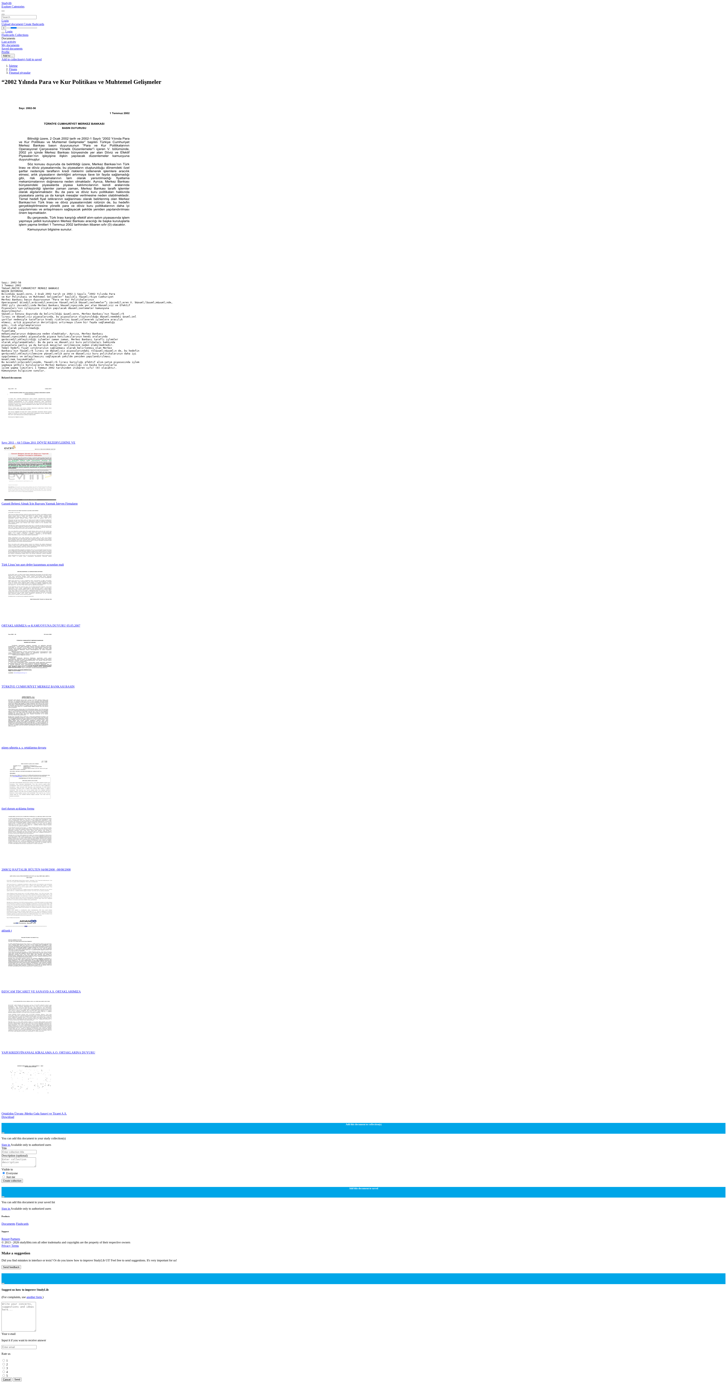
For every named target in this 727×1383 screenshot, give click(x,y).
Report (6, 1239)
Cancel (7, 1379)
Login (5, 20)
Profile (5, 52)
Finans (13, 69)
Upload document (13, 24)
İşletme (13, 65)
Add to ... (8, 55)
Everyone (12, 1173)
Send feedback (11, 1267)
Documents (8, 1223)
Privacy (6, 1245)
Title (4, 1148)
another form (35, 1297)
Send (17, 1379)
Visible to (7, 1169)
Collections (21, 35)
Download (8, 1117)
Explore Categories (13, 6)
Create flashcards (34, 24)
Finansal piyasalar (19, 72)
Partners (15, 1239)
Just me (10, 1177)
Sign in (6, 1144)
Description (15, 1155)
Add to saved (34, 59)
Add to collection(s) (14, 59)
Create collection (12, 1180)
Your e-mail (9, 1333)
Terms (15, 1245)
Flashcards (8, 35)
